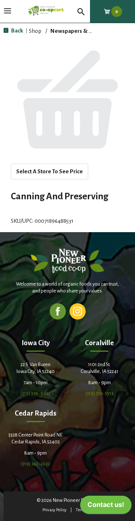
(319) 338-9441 (36, 393)
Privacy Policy (54, 510)
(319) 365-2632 (35, 463)
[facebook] (58, 311)
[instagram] (77, 311)
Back (16, 30)
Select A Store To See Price (49, 171)
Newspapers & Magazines (83, 31)
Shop (35, 31)
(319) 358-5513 (99, 393)
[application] (106, 506)
